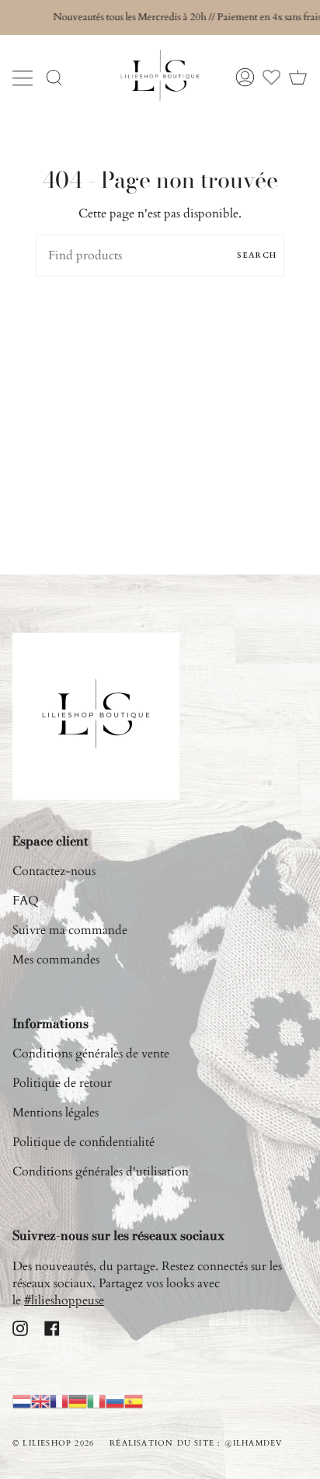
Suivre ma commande (69, 930)
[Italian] (96, 1400)
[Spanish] (133, 1400)
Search (257, 255)
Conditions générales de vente (90, 1053)
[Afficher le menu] (24, 77)
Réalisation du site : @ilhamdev (196, 1443)
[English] (40, 1400)
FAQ (25, 900)
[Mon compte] (245, 77)
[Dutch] (21, 1400)
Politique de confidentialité (83, 1142)
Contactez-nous (54, 871)
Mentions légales (55, 1112)
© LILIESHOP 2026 (53, 1443)
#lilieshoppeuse (64, 1300)
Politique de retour (62, 1083)
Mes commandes (55, 959)
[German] (77, 1400)
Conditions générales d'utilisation (100, 1171)
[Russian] (115, 1400)
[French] (59, 1400)
